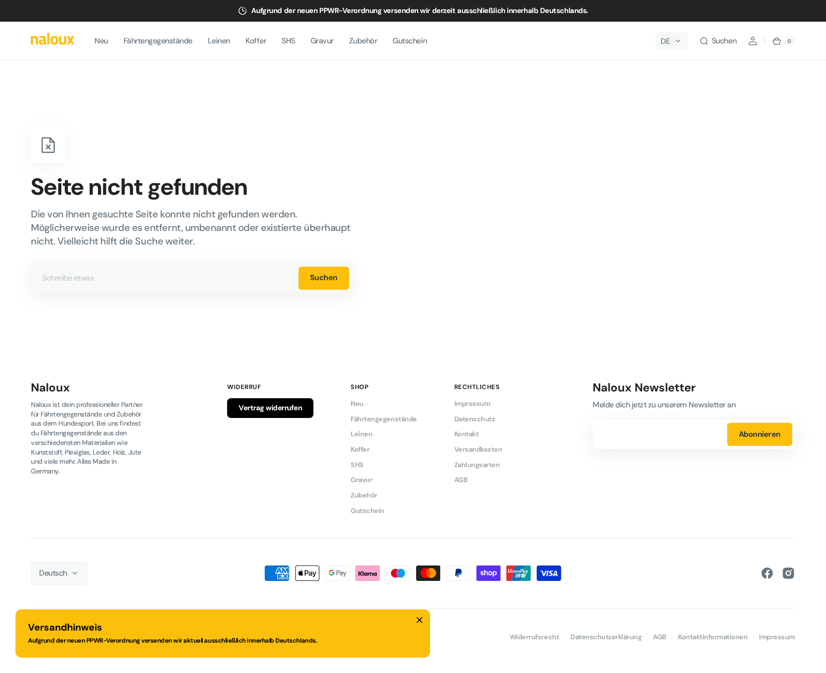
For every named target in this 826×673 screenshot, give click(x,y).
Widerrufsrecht (534, 637)
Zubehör (364, 495)
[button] (717, 41)
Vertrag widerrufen (270, 408)
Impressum (472, 403)
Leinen (361, 434)
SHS (357, 464)
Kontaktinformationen (712, 637)
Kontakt (466, 434)
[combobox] (191, 278)
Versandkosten (478, 449)
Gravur (361, 479)
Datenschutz (474, 419)
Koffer (360, 449)
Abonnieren (760, 434)
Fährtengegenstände (384, 419)
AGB (461, 479)
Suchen (324, 277)
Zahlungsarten (477, 464)
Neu (357, 403)
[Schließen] (419, 620)
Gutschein (367, 510)
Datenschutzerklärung (605, 637)
